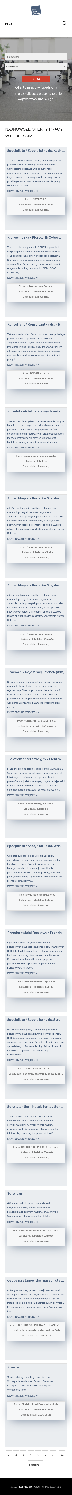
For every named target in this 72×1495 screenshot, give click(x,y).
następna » (35, 1464)
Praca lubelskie (25, 1487)
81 (62, 1454)
